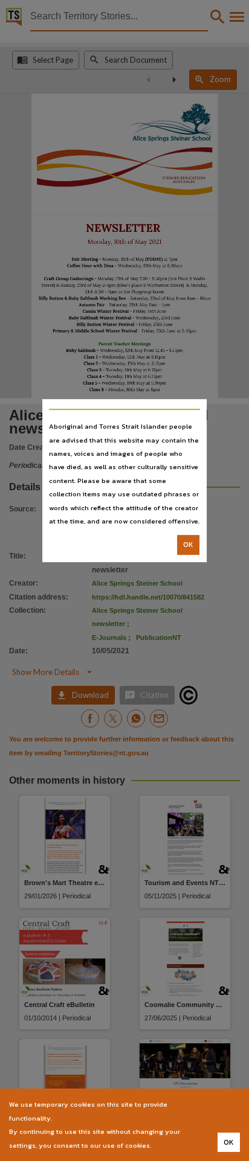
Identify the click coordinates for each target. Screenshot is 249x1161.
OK (188, 545)
